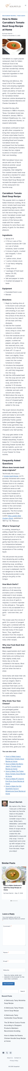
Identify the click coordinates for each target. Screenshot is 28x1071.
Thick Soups (21, 15)
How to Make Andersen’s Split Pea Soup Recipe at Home (13, 888)
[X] (7, 1052)
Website (6, 970)
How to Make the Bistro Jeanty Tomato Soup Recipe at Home (14, 766)
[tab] (12, 900)
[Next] (24, 883)
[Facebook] (3, 1052)
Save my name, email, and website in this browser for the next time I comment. (14, 977)
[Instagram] (10, 1052)
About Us (10, 1058)
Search (22, 991)
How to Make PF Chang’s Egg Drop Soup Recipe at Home (15, 781)
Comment (7, 926)
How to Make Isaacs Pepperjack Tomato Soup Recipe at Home (15, 758)
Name (6, 952)
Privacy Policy (14, 1060)
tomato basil (11, 476)
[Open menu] (25, 5)
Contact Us (17, 1058)
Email (5, 961)
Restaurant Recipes (9, 15)
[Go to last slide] (4, 883)
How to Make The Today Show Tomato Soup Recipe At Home (15, 773)
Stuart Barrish (8, 33)
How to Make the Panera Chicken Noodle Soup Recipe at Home (15, 1038)
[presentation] (14, 874)
